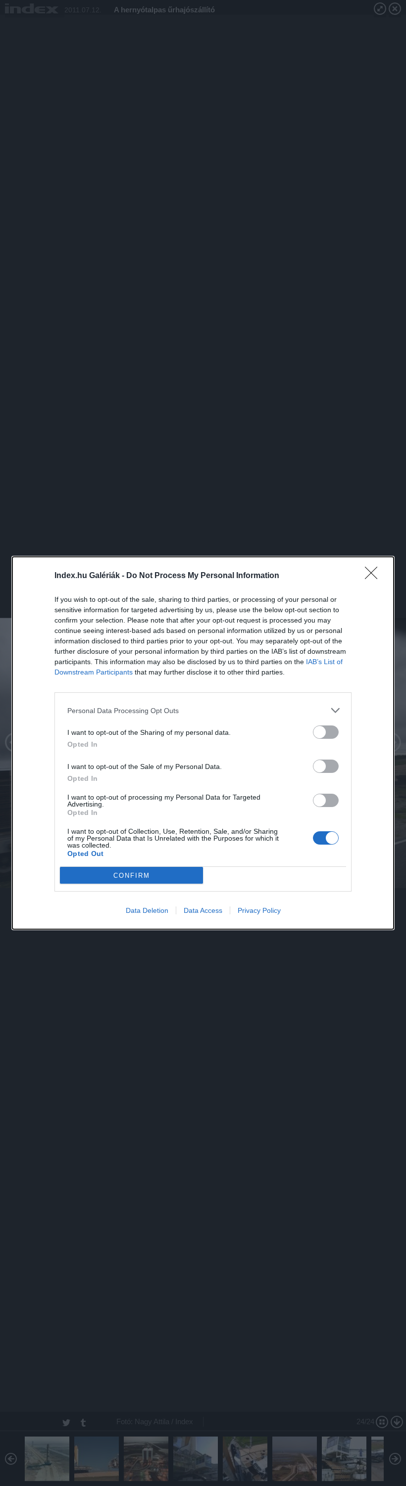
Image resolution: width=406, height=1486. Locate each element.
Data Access (203, 910)
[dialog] (203, 743)
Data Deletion (147, 910)
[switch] (326, 732)
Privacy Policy (259, 910)
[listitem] (203, 710)
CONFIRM (131, 875)
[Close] (374, 576)
